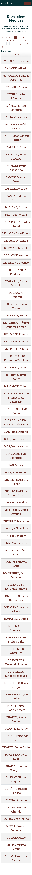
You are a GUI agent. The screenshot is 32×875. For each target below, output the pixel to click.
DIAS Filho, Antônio (16, 432)
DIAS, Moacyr (16, 465)
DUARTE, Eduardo (16, 728)
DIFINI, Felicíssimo (16, 528)
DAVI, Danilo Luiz (16, 214)
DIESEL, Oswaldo (16, 502)
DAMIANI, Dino (16, 147)
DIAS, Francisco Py (16, 439)
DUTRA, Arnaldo (16, 800)
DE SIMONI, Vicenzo (16, 262)
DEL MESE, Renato (16, 334)
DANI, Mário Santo (16, 188)
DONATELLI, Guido (16, 619)
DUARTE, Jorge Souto (16, 747)
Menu (26, 3)
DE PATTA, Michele (16, 248)
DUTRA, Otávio (16, 837)
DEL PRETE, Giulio (16, 349)
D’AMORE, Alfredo (16, 68)
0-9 (27, 44)
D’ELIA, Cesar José (16, 117)
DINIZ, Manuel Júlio (16, 543)
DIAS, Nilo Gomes (16, 472)
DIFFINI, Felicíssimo (16, 521)
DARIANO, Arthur (16, 207)
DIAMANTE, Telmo (16, 386)
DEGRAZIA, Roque (16, 315)
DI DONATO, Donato (16, 367)
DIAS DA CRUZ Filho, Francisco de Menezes (16, 397)
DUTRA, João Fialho (16, 819)
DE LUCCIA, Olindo (16, 240)
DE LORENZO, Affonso (16, 233)
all (3, 37)
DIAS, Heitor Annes (16, 446)
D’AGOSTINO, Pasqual (16, 61)
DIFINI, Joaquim (16, 536)
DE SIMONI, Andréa (16, 255)
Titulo (16, 54)
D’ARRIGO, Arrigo (16, 87)
